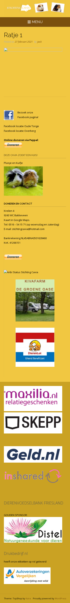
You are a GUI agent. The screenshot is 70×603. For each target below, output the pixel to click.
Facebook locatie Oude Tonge (21, 126)
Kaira (28, 598)
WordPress (60, 598)
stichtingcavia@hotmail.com (28, 229)
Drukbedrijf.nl (16, 553)
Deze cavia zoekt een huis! (21, 155)
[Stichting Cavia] (35, 8)
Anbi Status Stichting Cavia (22, 272)
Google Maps (21, 220)
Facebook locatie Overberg (20, 131)
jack (39, 41)
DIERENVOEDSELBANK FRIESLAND (33, 503)
